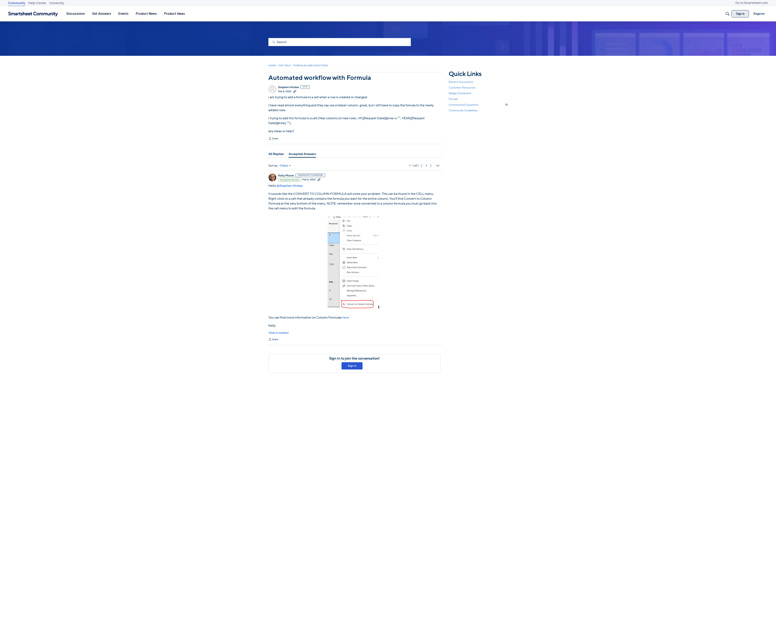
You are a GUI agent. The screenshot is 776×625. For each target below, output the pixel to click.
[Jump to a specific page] (437, 166)
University (56, 3)
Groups (453, 99)
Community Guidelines (463, 110)
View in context (278, 333)
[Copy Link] (294, 91)
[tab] (276, 154)
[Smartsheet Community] (33, 14)
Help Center (37, 3)
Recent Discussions (461, 82)
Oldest (283, 166)
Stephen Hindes (288, 87)
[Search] (727, 13)
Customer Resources (462, 88)
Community (16, 3)
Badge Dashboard (460, 93)
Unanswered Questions (478, 105)
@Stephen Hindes (290, 186)
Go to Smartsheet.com (751, 3)
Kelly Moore (286, 175)
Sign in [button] (352, 366)
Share (273, 139)
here (345, 317)
